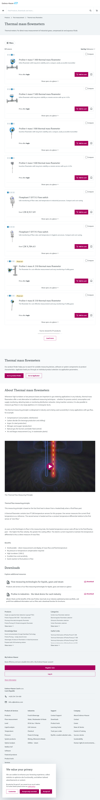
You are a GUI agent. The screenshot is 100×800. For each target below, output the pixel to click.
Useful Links (55, 631)
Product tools (9, 759)
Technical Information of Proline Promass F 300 (64, 638)
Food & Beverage (33, 715)
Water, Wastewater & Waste (37, 719)
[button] (28, 74)
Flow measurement (18, 17)
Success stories (79, 735)
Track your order (56, 731)
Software (8, 751)
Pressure (8, 735)
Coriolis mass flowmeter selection (60, 615)
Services (7, 762)
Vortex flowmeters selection (59, 623)
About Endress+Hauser (81, 715)
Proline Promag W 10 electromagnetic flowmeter (19, 623)
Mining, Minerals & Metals (36, 739)
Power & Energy (33, 735)
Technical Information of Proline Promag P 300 (64, 640)
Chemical (31, 731)
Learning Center (56, 727)
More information (10, 680)
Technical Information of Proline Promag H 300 (64, 643)
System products (10, 739)
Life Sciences (32, 727)
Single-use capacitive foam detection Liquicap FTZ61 (19, 615)
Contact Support (56, 715)
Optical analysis (10, 743)
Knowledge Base (11, 631)
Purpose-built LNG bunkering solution (15, 642)
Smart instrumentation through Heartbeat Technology (20, 634)
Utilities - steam (33, 743)
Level (6, 723)
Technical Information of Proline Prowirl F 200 (64, 635)
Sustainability (78, 739)
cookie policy (31, 786)
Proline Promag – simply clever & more (16, 637)
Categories (54, 612)
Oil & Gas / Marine (34, 723)
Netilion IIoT (9, 747)
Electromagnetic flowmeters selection (61, 618)
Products (7, 17)
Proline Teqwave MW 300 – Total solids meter (18, 618)
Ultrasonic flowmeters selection (60, 620)
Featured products (11, 755)
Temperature (9, 731)
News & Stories (79, 727)
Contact (76, 719)
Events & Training (80, 731)
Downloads (54, 719)
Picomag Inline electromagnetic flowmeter (17, 620)
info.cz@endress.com (16, 702)
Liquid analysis (9, 727)
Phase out (20, 261)
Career (76, 723)
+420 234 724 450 (15, 696)
